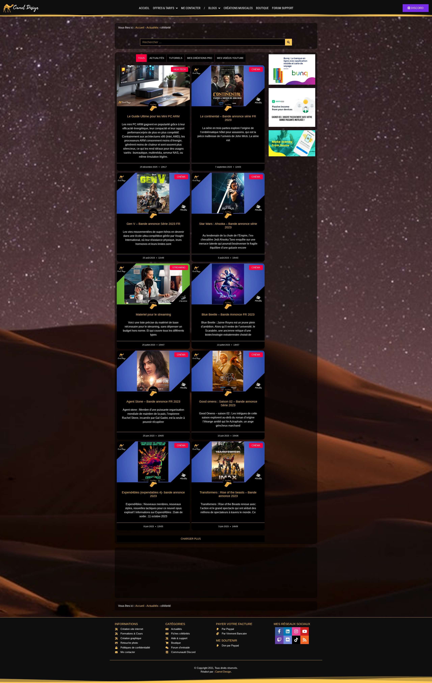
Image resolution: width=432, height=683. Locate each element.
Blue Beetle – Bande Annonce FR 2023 (228, 314)
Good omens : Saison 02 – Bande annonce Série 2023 (228, 403)
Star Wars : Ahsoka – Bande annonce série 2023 (228, 225)
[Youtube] (304, 631)
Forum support (282, 8)
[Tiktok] (296, 640)
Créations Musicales (238, 8)
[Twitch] (279, 640)
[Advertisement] (292, 210)
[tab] (141, 58)
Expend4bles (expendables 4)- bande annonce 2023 (153, 494)
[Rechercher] (288, 42)
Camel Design (223, 671)
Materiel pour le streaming (153, 314)
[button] (191, 538)
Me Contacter (190, 8)
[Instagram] (296, 631)
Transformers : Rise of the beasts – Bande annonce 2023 (228, 494)
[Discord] (288, 640)
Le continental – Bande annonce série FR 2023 (228, 118)
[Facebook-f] (279, 631)
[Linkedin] (288, 631)
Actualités (152, 27)
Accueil (144, 8)
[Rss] (304, 640)
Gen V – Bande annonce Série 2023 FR (153, 223)
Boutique (262, 8)
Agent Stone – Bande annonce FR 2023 (153, 401)
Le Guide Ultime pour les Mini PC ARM (153, 116)
